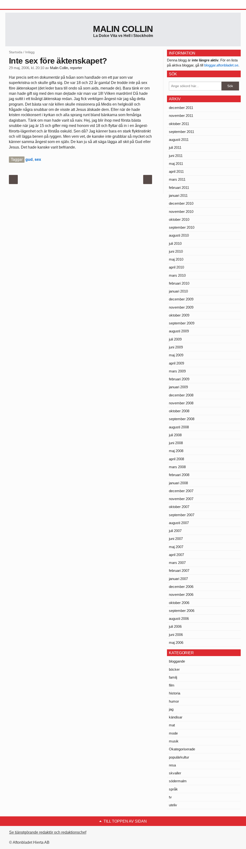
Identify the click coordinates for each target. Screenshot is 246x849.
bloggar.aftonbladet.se (221, 65)
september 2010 (181, 227)
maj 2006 (176, 642)
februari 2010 (179, 283)
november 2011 (181, 116)
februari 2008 (179, 475)
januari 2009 (178, 387)
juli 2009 (175, 339)
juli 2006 (175, 626)
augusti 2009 (179, 331)
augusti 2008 (179, 427)
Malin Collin (123, 29)
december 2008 (181, 395)
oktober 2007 (179, 507)
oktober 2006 (179, 603)
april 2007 (176, 555)
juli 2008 (175, 435)
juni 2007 (176, 539)
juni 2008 (176, 443)
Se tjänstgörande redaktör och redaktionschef (47, 832)
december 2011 (181, 108)
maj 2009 (176, 355)
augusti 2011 (179, 140)
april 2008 (176, 459)
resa (172, 765)
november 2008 (181, 403)
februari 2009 (179, 379)
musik (173, 741)
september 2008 (181, 419)
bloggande (177, 661)
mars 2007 (177, 563)
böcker (174, 669)
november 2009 (181, 307)
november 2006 (181, 594)
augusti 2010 (179, 235)
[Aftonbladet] (23, 4)
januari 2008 (178, 483)
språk (173, 789)
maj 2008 (176, 451)
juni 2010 (176, 251)
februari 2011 (179, 187)
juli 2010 (175, 243)
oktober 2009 (179, 315)
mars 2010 (177, 275)
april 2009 (176, 363)
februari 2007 (179, 570)
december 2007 (181, 491)
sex (38, 159)
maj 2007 (176, 547)
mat (172, 725)
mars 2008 (177, 467)
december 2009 (181, 299)
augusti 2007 (179, 523)
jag (171, 709)
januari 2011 (178, 195)
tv (170, 797)
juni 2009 (176, 347)
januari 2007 (178, 579)
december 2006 (181, 587)
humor (174, 701)
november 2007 (181, 499)
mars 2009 (177, 371)
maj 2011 (176, 163)
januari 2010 (178, 291)
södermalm (178, 781)
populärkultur (179, 757)
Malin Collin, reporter (66, 68)
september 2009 (181, 323)
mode (173, 733)
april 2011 (176, 171)
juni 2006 (176, 635)
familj (173, 677)
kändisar (175, 717)
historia (174, 693)
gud (29, 159)
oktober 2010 (179, 219)
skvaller (175, 773)
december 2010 (181, 203)
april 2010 (176, 267)
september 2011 (181, 132)
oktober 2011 (179, 124)
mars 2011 (177, 179)
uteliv (173, 805)
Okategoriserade (182, 749)
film (171, 685)
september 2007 (181, 515)
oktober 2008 (179, 411)
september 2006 (181, 611)
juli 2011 (175, 147)
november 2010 (181, 211)
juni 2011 (176, 156)
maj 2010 (176, 259)
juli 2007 (175, 531)
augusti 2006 (179, 618)
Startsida (15, 52)
